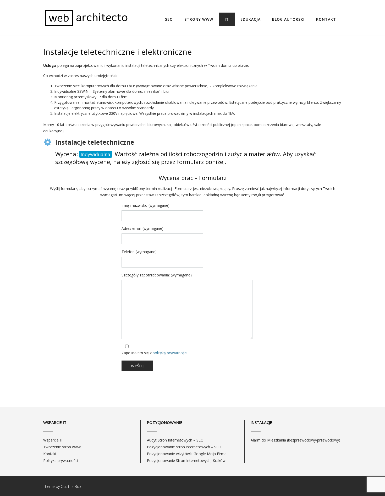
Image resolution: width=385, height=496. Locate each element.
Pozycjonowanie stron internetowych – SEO (184, 446)
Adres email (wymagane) (142, 228)
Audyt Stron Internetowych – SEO (175, 440)
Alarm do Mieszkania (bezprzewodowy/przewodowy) (295, 440)
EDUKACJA (250, 19)
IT (227, 19)
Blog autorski (288, 19)
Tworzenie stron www (62, 446)
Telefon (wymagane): (139, 251)
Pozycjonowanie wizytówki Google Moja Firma (187, 453)
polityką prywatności (170, 352)
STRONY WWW (198, 19)
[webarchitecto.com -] (86, 18)
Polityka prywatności (60, 460)
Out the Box (71, 486)
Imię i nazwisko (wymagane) (145, 205)
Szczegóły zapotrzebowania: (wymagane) (157, 274)
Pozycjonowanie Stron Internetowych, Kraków (186, 460)
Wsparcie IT (53, 440)
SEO (169, 19)
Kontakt (326, 19)
